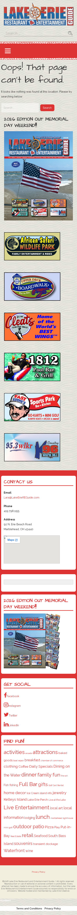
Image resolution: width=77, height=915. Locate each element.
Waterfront (14, 850)
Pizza (49, 827)
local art (56, 808)
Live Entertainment (26, 807)
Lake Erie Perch (37, 799)
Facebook (13, 696)
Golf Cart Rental (56, 785)
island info (46, 793)
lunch (43, 817)
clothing (11, 766)
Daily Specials (41, 766)
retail (27, 835)
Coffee (23, 766)
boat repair (18, 760)
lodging (29, 818)
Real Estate (15, 836)
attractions (45, 752)
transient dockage (45, 844)
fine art (64, 776)
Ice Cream (33, 793)
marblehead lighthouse (61, 818)
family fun (48, 775)
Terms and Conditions (29, 908)
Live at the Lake (57, 799)
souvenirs (23, 843)
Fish (6, 785)
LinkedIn (13, 725)
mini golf (8, 827)
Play (57, 827)
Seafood (40, 836)
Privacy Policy (38, 872)
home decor (15, 792)
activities (14, 752)
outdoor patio (28, 826)
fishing (14, 785)
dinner (29, 774)
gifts (43, 784)
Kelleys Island (15, 799)
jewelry (59, 792)
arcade (28, 753)
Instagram (14, 705)
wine (29, 851)
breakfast (32, 760)
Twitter (13, 715)
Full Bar (28, 784)
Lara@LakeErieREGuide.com (21, 497)
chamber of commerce (52, 760)
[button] (7, 51)
